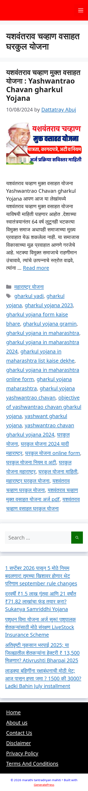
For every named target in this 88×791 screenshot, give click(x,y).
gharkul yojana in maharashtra (42, 332)
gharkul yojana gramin (50, 323)
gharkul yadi (29, 295)
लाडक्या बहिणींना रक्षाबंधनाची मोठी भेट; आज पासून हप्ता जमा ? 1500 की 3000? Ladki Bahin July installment (43, 678)
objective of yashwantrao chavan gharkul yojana (43, 406)
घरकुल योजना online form (52, 452)
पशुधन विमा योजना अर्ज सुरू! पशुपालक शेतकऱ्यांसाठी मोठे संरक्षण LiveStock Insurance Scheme (40, 627)
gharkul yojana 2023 (49, 305)
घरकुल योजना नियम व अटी (31, 462)
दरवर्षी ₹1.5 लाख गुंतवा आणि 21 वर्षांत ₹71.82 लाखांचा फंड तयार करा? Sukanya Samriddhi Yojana (40, 601)
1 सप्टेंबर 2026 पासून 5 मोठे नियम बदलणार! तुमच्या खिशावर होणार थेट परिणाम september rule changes (41, 575)
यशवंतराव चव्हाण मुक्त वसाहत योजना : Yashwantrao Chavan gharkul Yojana (43, 85)
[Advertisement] (44, 739)
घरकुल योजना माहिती (57, 471)
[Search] (77, 538)
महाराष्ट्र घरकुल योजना (28, 480)
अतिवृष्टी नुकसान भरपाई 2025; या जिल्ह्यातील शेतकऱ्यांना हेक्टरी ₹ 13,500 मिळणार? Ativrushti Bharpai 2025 (42, 652)
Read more (36, 267)
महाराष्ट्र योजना (29, 286)
